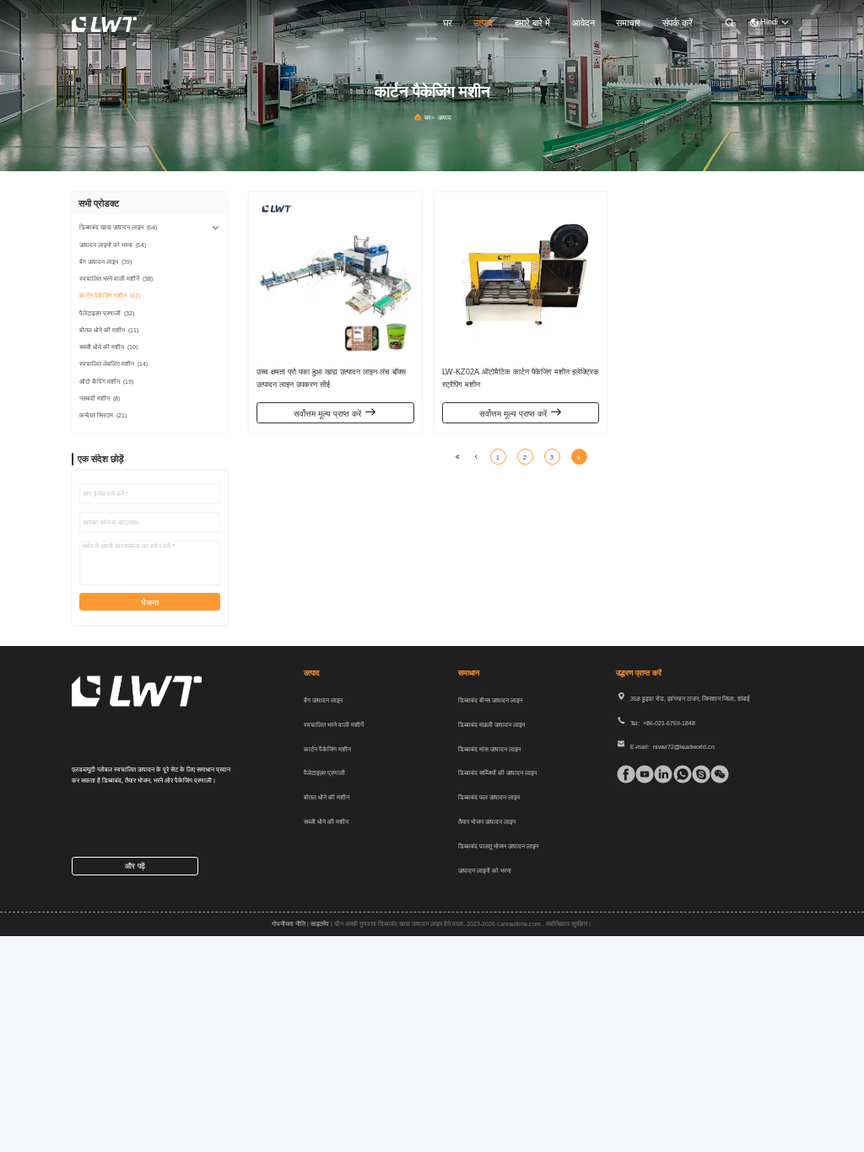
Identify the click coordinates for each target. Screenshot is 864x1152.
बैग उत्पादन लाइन (323, 700)
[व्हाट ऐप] (678, 774)
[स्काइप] (697, 774)
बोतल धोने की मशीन (326, 797)
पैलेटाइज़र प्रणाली (324, 773)
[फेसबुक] (622, 774)
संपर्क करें (677, 23)
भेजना (150, 602)
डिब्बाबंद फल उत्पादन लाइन (489, 797)
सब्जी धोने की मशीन (326, 822)
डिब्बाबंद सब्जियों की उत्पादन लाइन (497, 773)
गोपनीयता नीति (288, 924)
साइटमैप (319, 924)
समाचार (628, 23)
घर (447, 23)
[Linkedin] (659, 774)
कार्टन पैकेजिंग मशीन (327, 749)
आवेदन (583, 23)
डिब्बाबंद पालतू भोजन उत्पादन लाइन (498, 846)
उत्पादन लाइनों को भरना (484, 871)
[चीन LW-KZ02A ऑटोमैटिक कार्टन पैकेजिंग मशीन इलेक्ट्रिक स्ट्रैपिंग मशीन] (521, 278)
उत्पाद (483, 23)
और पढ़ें (135, 866)
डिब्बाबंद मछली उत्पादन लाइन (491, 725)
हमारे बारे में (532, 23)
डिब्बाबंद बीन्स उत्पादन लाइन (490, 700)
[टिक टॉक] (640, 774)
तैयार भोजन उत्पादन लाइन (487, 822)
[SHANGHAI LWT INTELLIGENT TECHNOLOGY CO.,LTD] (104, 24)
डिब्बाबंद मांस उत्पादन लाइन (489, 749)
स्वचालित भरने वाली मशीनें (334, 725)
